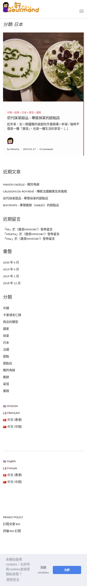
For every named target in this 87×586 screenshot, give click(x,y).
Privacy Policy (13, 517)
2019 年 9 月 (11, 269)
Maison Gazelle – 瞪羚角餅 (21, 184)
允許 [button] (67, 570)
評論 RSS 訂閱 (12, 531)
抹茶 (16, 113)
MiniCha (11, 234)
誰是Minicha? (27, 229)
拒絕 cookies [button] (43, 570)
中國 (9, 113)
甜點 (6, 356)
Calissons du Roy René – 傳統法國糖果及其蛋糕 (35, 191)
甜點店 (7, 363)
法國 (6, 349)
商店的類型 (10, 322)
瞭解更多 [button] (12, 579)
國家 (6, 329)
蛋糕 (38, 113)
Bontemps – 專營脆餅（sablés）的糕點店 (31, 205)
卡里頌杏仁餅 (12, 315)
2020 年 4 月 (11, 262)
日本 (24, 113)
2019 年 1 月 (11, 276)
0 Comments (46, 149)
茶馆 (31, 113)
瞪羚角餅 (9, 370)
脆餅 (6, 377)
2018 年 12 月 (12, 283)
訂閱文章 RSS (11, 524)
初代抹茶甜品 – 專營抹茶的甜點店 (33, 118)
